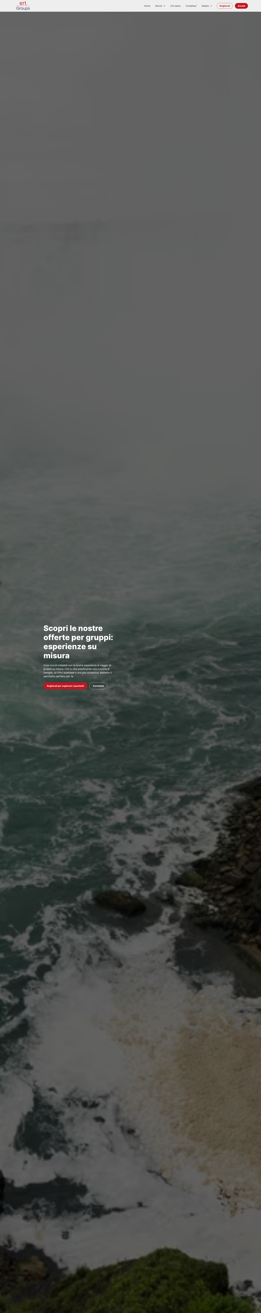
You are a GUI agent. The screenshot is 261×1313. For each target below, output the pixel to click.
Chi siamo (175, 5)
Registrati (225, 5)
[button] (160, 6)
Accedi (241, 5)
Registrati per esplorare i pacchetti (65, 686)
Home (147, 5)
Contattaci (191, 5)
